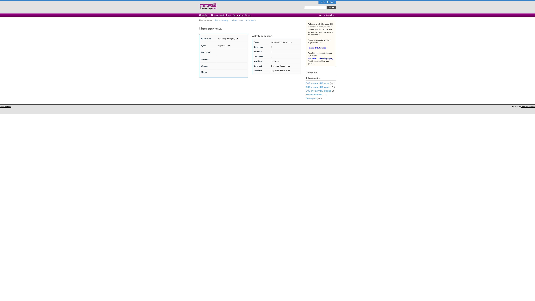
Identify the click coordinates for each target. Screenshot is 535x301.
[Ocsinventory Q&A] (208, 7)
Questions (204, 15)
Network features (314, 94)
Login (323, 2)
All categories (313, 78)
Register (330, 2)
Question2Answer (528, 106)
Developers (311, 98)
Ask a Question (326, 15)
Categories (238, 15)
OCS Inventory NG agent (317, 87)
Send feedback (5, 106)
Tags (228, 15)
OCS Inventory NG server (317, 83)
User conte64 (205, 20)
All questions (237, 20)
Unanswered (217, 15)
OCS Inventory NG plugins (318, 90)
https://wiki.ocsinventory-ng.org (320, 58)
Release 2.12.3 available (317, 47)
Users (248, 15)
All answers (251, 20)
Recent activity (221, 20)
